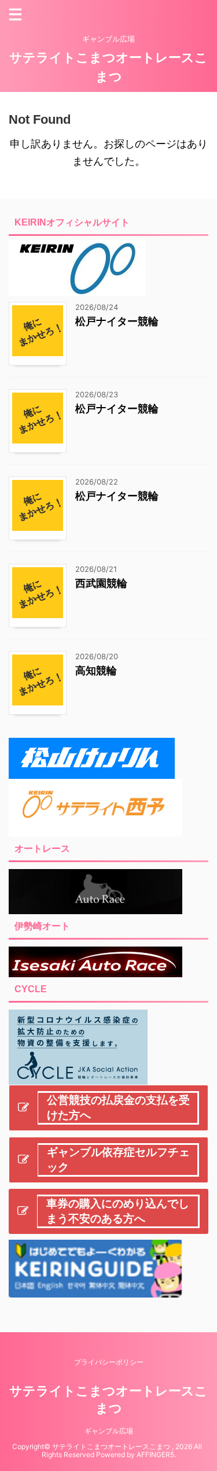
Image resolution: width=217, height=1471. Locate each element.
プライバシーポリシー (109, 1362)
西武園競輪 (101, 583)
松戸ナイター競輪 (117, 321)
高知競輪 (96, 670)
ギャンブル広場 (108, 1430)
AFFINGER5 (155, 1454)
